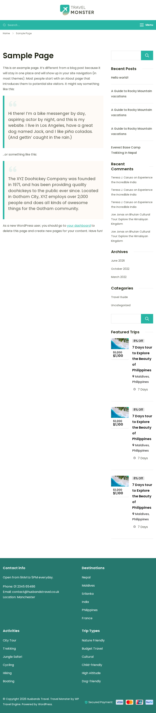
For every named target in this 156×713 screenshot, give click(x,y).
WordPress (45, 704)
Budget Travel (92, 648)
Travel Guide (119, 297)
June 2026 (118, 261)
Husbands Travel (38, 699)
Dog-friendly (91, 681)
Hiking (7, 673)
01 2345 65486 (24, 586)
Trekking (9, 648)
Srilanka (88, 594)
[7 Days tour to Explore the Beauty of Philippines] (120, 341)
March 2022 (119, 277)
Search (147, 55)
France (87, 618)
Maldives (142, 376)
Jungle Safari (12, 657)
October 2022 (120, 269)
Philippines (140, 382)
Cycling (8, 665)
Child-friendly (92, 665)
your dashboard (79, 225)
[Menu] (142, 25)
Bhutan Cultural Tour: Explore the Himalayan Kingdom (130, 219)
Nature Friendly (93, 640)
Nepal (86, 577)
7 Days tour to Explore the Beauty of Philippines (142, 358)
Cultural (88, 657)
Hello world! (119, 77)
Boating (8, 681)
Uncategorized (121, 305)
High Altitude (91, 673)
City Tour (9, 640)
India (85, 602)
